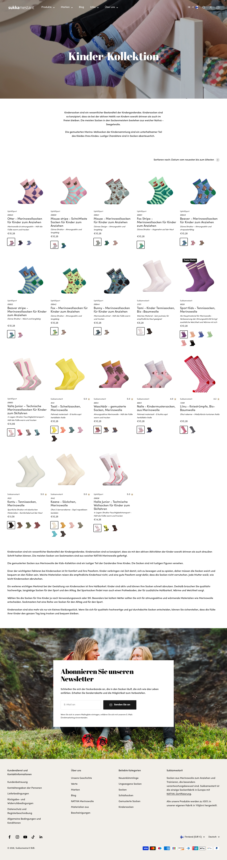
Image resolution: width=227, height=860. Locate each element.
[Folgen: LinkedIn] (41, 837)
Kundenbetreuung (17, 782)
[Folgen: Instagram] (17, 837)
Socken (123, 790)
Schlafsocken (126, 795)
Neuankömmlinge (129, 778)
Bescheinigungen (80, 813)
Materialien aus (80, 807)
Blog (81, 7)
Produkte (46, 7)
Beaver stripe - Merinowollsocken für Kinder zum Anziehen (27, 312)
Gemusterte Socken (129, 801)
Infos (93, 7)
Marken (65, 7)
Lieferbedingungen (18, 794)
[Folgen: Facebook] (9, 837)
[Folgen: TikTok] (33, 837)
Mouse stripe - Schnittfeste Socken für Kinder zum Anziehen (69, 223)
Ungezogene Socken (130, 784)
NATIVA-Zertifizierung (179, 794)
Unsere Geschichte (81, 778)
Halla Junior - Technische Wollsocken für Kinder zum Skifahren (112, 506)
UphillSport (12, 211)
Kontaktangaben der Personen (24, 788)
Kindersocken (126, 807)
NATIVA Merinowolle (82, 801)
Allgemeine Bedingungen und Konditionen (24, 821)
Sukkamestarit (143, 301)
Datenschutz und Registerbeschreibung (19, 811)
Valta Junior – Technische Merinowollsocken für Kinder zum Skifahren (27, 410)
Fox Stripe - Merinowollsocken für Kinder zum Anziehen (156, 223)
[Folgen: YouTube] (25, 837)
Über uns (110, 7)
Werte (74, 784)
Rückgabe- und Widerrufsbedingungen (20, 801)
